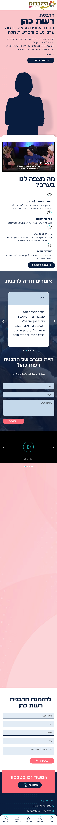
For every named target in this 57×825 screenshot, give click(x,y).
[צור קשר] (17, 818)
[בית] (51, 818)
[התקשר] (6, 818)
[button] (2, 5)
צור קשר (17, 821)
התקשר (6, 821)
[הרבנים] (40, 818)
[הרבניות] (28, 818)
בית (51, 821)
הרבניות (28, 821)
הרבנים (40, 821)
